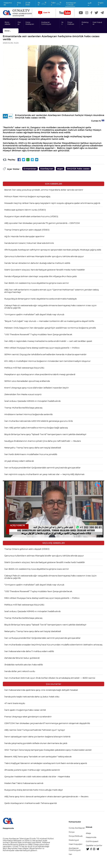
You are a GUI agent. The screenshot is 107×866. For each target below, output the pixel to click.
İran (62, 23)
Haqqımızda (8, 4)
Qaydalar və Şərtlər (94, 845)
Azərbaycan (46, 168)
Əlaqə (19, 4)
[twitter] (96, 13)
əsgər (60, 168)
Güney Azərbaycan (29, 23)
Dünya (19, 23)
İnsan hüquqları (97, 23)
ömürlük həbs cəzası (78, 168)
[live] (44, 13)
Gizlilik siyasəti (92, 841)
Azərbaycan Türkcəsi (71, 4)
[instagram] (87, 13)
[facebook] (91, 13)
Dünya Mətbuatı (76, 836)
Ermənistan (30, 168)
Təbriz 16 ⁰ (56, 4)
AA (5, 116)
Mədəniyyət (85, 23)
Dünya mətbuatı (70, 23)
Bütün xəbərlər (7, 23)
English (100, 4)
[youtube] (65, 13)
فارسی (89, 4)
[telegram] (102, 13)
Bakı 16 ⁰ (42, 4)
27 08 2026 (27, 4)
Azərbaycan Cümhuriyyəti (46, 23)
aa (10, 116)
